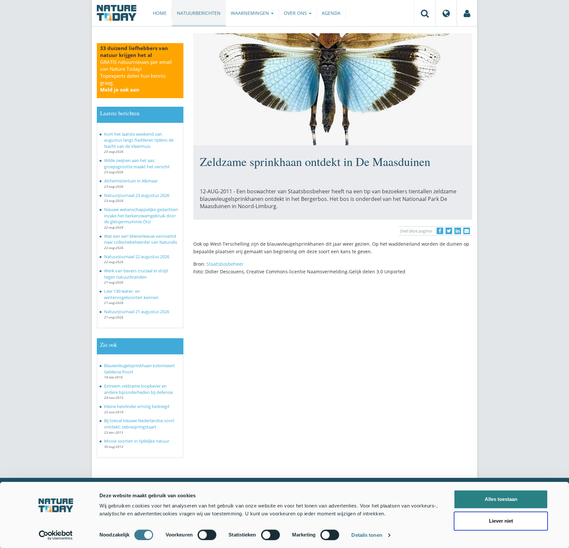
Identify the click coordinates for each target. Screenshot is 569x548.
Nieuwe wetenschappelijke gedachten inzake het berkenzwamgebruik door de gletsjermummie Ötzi (141, 215)
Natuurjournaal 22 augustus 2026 (136, 257)
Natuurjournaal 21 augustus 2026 (136, 312)
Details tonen (366, 535)
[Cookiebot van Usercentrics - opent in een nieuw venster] (56, 535)
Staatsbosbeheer (225, 264)
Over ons (296, 13)
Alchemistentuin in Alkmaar (131, 181)
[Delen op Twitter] (449, 231)
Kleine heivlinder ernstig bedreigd (136, 406)
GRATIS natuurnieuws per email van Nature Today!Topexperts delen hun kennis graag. (136, 76)
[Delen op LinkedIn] (457, 231)
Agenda (331, 13)
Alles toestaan (501, 499)
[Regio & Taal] (446, 13)
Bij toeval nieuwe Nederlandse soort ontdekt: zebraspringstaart (139, 424)
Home (160, 13)
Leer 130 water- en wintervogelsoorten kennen (131, 294)
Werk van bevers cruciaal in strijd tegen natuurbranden (136, 274)
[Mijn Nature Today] (467, 13)
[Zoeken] (425, 13)
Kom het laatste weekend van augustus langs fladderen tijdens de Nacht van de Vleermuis (139, 140)
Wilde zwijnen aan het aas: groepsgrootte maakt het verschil (136, 163)
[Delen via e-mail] (466, 231)
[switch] (207, 535)
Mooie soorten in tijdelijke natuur (136, 441)
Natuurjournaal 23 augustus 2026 (136, 195)
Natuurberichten (199, 13)
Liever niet (501, 521)
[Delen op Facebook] (440, 231)
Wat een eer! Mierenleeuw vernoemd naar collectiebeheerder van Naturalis (140, 239)
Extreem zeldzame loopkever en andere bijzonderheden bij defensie (138, 389)
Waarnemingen (250, 13)
